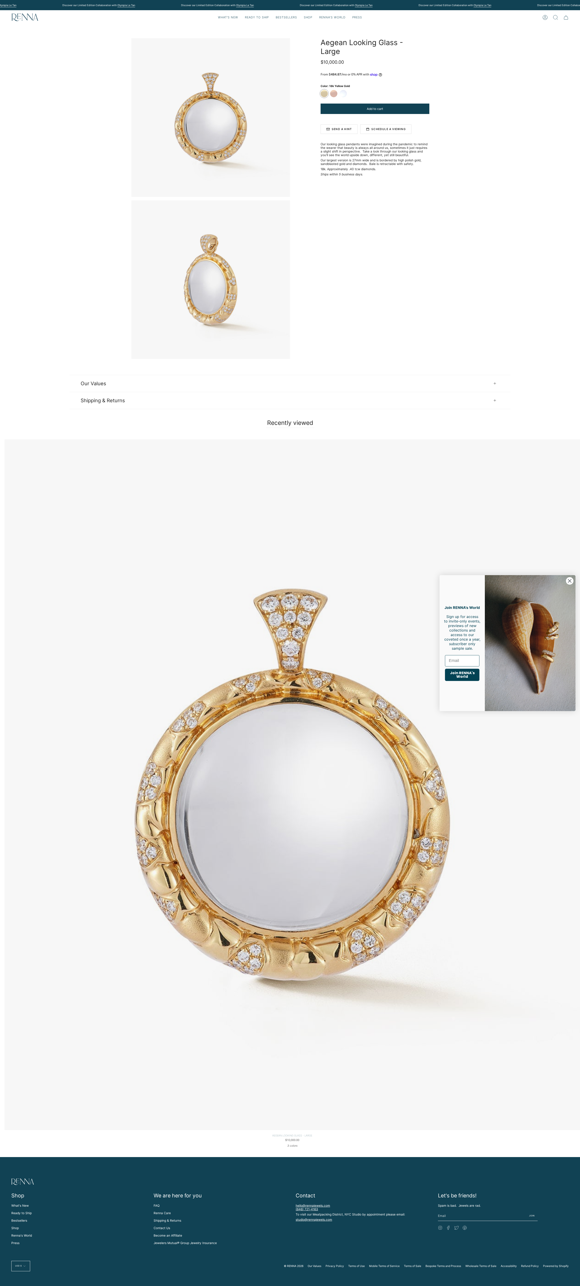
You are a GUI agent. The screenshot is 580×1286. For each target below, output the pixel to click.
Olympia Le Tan (126, 5)
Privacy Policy (335, 1266)
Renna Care (162, 1213)
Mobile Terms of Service (384, 1266)
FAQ (157, 1205)
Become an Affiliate (168, 1235)
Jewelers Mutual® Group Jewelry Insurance (185, 1243)
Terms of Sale (412, 1266)
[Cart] (566, 17)
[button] (257, 17)
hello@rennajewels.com (313, 1205)
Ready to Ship (21, 1213)
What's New (20, 1205)
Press (15, 1243)
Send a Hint (342, 129)
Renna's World (21, 1235)
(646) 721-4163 (307, 1209)
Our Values (93, 383)
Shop (15, 1228)
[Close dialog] (570, 581)
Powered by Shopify (556, 1266)
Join (532, 1215)
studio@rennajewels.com (314, 1219)
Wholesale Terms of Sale (480, 1266)
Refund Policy (530, 1266)
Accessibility (509, 1266)
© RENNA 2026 (293, 1266)
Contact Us (162, 1228)
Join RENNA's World (462, 674)
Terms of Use (356, 1266)
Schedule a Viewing (388, 129)
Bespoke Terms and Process (443, 1266)
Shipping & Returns (103, 400)
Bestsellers (19, 1220)
